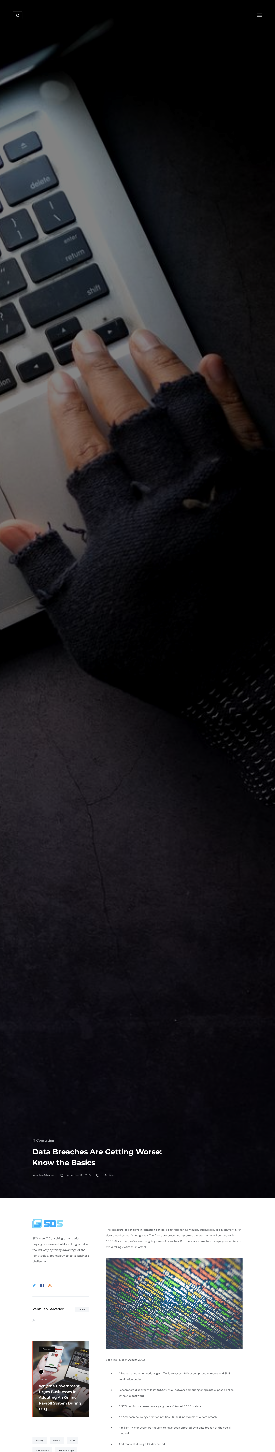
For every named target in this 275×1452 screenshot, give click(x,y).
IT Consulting (43, 1140)
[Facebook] (42, 1285)
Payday (39, 1440)
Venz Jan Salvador (48, 1309)
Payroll (56, 1440)
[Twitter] (34, 1285)
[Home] (18, 15)
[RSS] (50, 1285)
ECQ (72, 1440)
